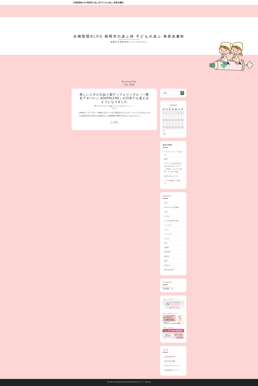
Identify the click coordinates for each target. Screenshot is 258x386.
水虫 (165, 243)
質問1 (166, 159)
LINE (165, 203)
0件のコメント (128, 106)
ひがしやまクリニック (172, 366)
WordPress (134, 382)
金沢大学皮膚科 (169, 361)
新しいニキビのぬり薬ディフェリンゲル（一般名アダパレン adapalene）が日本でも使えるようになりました (114, 97)
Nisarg (148, 382)
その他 (166, 216)
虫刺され (167, 265)
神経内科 (167, 252)
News (166, 212)
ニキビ (166, 229)
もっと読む (115, 122)
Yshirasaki (116, 106)
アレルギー (168, 225)
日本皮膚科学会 (169, 357)
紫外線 (166, 256)
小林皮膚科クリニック (172, 370)
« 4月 (164, 134)
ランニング (168, 234)
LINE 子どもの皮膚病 (171, 207)
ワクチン (167, 238)
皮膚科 (166, 247)
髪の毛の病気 (169, 270)
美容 (165, 261)
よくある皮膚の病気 (171, 221)
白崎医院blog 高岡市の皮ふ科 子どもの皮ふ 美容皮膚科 (98, 2)
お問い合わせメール (171, 176)
